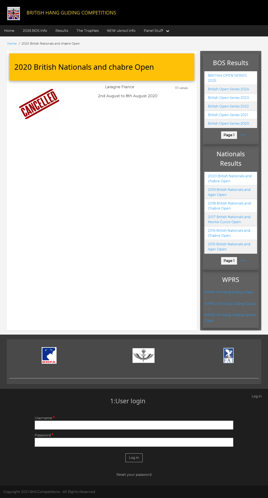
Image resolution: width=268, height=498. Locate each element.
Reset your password (134, 475)
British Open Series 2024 (228, 89)
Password (43, 435)
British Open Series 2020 (228, 123)
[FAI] (228, 355)
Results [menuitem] (61, 31)
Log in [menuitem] (257, 396)
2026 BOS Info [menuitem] (35, 31)
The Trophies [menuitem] (87, 31)
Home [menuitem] (9, 31)
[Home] (62, 13)
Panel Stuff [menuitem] (153, 31)
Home (12, 43)
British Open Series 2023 (228, 98)
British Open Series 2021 (228, 115)
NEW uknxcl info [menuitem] (121, 31)
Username (43, 418)
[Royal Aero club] (143, 355)
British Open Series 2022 (228, 106)
